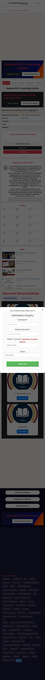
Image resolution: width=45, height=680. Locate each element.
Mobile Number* (22, 329)
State (22, 351)
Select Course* (22, 340)
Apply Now (22, 364)
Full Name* (23, 319)
